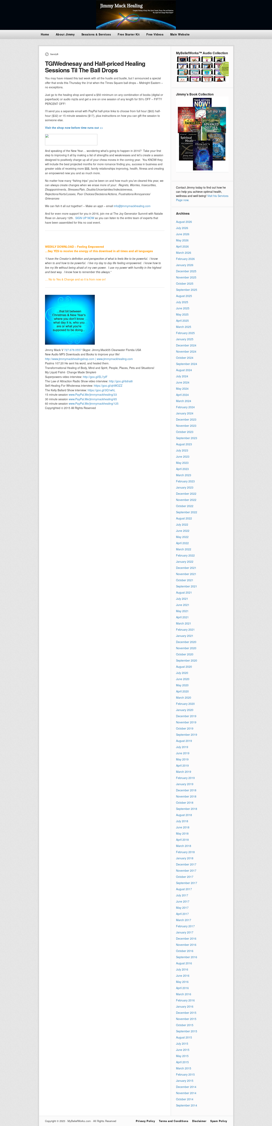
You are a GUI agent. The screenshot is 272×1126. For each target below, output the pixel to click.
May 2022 (182, 537)
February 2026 (185, 259)
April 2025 (182, 321)
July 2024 (182, 376)
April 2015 (182, 1062)
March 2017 (183, 920)
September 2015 (186, 1031)
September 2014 (186, 1105)
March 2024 (183, 401)
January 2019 (184, 784)
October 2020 (184, 654)
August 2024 (184, 370)
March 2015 (183, 1068)
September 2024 (186, 364)
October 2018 (184, 802)
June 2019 (182, 753)
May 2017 (182, 908)
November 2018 (186, 796)
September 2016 (186, 957)
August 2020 (184, 667)
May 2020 (182, 685)
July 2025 (182, 302)
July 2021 (182, 599)
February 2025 (185, 333)
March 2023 (183, 475)
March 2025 (183, 327)
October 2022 (184, 506)
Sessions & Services (96, 34)
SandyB (54, 54)
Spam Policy (218, 1121)
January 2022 (184, 561)
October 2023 (184, 432)
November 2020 (186, 648)
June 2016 (182, 976)
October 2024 (184, 358)
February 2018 (185, 852)
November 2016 (186, 945)
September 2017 (186, 883)
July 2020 (182, 673)
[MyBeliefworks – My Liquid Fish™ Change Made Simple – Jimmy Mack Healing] (136, 29)
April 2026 (182, 246)
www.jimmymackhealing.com (115, 359)
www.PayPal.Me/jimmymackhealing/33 (93, 394)
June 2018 (182, 827)
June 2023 (182, 456)
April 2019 (182, 765)
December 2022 (186, 494)
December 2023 (186, 419)
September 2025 (186, 290)
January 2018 (184, 858)
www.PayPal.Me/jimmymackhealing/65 (93, 399)
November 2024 (186, 351)
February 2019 (185, 778)
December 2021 (186, 568)
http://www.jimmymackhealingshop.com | (70, 359)
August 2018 (184, 815)
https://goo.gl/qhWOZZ (108, 385)
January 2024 (184, 413)
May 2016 (182, 982)
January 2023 (184, 487)
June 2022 (182, 531)
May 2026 (182, 240)
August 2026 (184, 222)
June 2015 (182, 1050)
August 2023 (184, 444)
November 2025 (186, 277)
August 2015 (184, 1037)
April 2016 (182, 988)
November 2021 (186, 574)
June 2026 (182, 234)
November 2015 (186, 1019)
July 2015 (182, 1043)
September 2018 (186, 809)
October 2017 (184, 877)
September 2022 (186, 512)
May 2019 (182, 759)
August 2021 (184, 592)
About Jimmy (65, 34)
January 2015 (184, 1081)
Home (45, 34)
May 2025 (182, 314)
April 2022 (182, 543)
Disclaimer (199, 1121)
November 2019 (186, 722)
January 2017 (184, 932)
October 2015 (184, 1025)
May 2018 (182, 833)
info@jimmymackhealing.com (132, 206)
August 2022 (184, 518)
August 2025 (184, 296)
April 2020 (182, 691)
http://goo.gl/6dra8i (121, 381)
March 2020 (183, 697)
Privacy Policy (145, 1121)
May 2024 (182, 388)
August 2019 (184, 741)
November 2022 (186, 500)
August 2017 (184, 889)
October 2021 (184, 580)
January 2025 (184, 339)
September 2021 (186, 586)
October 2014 (184, 1099)
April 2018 (182, 840)
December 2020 (186, 642)
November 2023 (186, 426)
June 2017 (182, 901)
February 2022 (185, 555)
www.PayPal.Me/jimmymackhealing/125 (93, 403)
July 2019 (182, 747)
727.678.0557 (73, 350)
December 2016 (186, 938)
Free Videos (155, 34)
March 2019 (183, 772)
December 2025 (186, 271)
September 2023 (186, 438)
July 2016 (182, 969)
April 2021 (182, 617)
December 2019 (186, 716)
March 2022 (183, 549)
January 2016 (184, 1006)
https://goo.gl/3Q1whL (101, 390)
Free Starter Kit (129, 34)
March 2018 (183, 846)
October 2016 (184, 951)
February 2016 (185, 1000)
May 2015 (182, 1056)
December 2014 (186, 1087)
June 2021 (182, 605)
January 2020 (184, 710)
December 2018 (186, 790)
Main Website (180, 34)
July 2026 (182, 228)
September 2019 (186, 735)
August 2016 (184, 963)
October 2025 (184, 283)
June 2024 (182, 382)
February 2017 (185, 926)
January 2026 (184, 265)
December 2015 (186, 1013)
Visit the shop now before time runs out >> (74, 128)
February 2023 (185, 481)
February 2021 (185, 629)
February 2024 (185, 407)
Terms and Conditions (173, 1121)
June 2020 (182, 679)
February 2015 (185, 1074)
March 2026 (183, 253)
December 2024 (186, 345)
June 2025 (182, 308)
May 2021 (182, 611)
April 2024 (182, 395)
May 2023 (182, 463)
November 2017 (186, 870)
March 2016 (183, 994)
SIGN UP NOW (84, 218)
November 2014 (186, 1093)
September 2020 (186, 660)
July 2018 (182, 821)
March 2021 (183, 623)
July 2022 (182, 524)
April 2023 (182, 469)
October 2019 (184, 728)
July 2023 (182, 450)
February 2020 (185, 704)
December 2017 (186, 864)
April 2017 (182, 914)
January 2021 (184, 636)
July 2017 (182, 895)
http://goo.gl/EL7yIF (95, 377)
